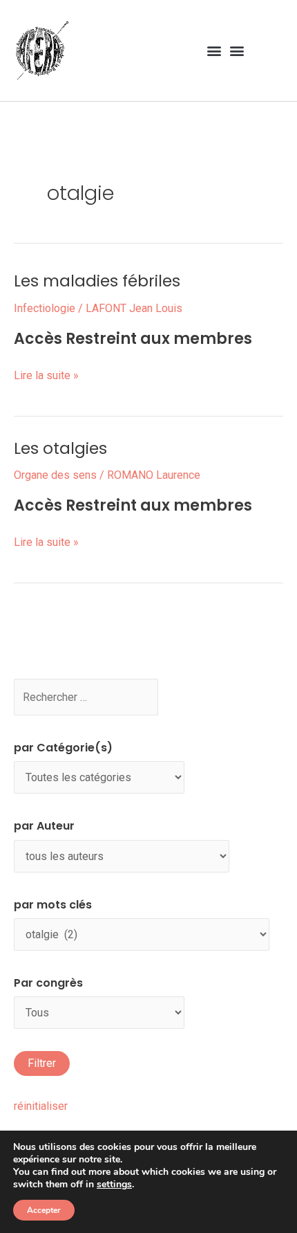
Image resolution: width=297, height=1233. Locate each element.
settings (114, 1184)
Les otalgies (60, 448)
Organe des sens (55, 475)
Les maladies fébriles (97, 281)
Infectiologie (44, 308)
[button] (213, 50)
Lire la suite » (46, 374)
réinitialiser (41, 1106)
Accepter (44, 1210)
